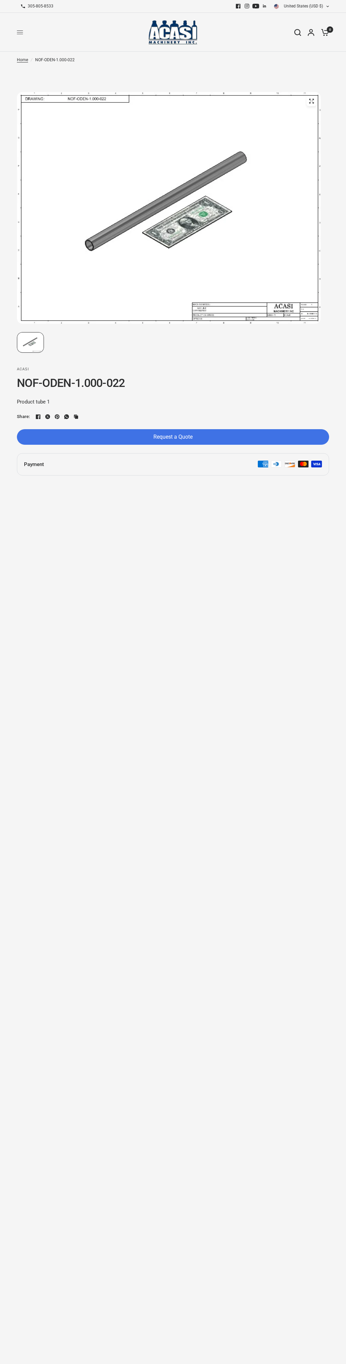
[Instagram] (247, 6)
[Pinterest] (57, 417)
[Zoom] (311, 101)
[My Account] (311, 32)
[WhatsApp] (67, 417)
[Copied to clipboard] (76, 417)
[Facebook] (238, 6)
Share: (23, 416)
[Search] (297, 32)
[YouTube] (255, 6)
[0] (323, 32)
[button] (30, 342)
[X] (48, 417)
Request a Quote (173, 437)
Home (22, 59)
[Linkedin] (264, 6)
